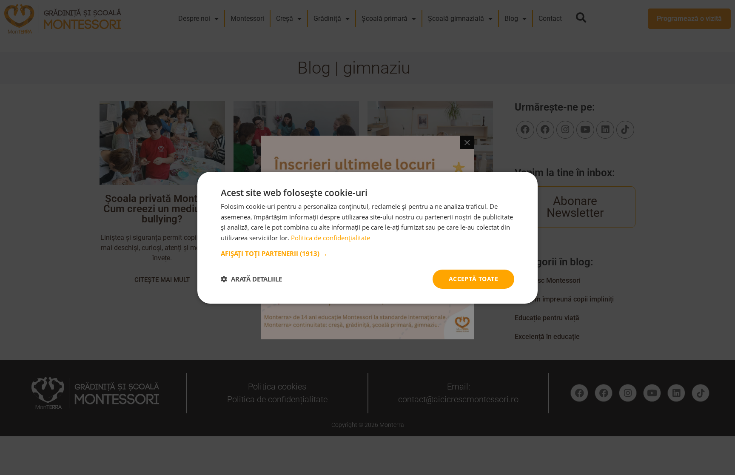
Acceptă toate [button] (473, 279)
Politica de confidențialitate (330, 237)
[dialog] (367, 237)
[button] (367, 253)
